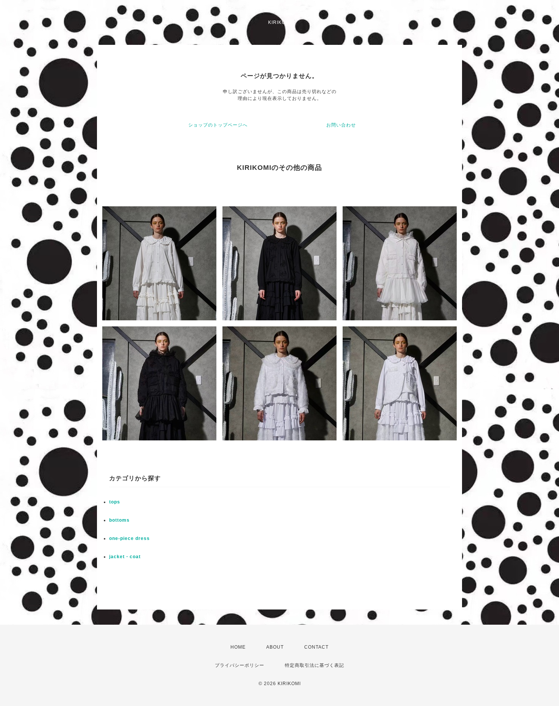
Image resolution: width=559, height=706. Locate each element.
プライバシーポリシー (239, 665)
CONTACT (316, 647)
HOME (238, 647)
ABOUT (275, 647)
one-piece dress (129, 538)
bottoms (119, 520)
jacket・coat (125, 556)
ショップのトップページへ (218, 125)
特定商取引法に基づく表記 (314, 665)
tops (114, 502)
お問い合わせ (341, 125)
